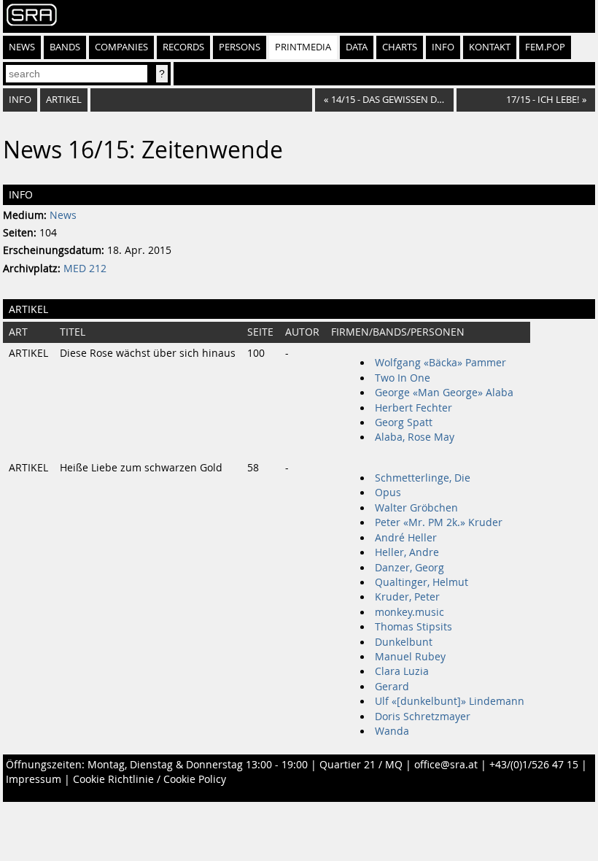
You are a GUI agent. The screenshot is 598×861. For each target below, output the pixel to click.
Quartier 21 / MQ (361, 764)
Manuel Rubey (410, 656)
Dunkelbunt (403, 642)
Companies (121, 47)
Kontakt (489, 47)
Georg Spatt (403, 422)
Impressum (33, 779)
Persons (239, 47)
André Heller (406, 537)
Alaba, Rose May (414, 437)
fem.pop (545, 47)
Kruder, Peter (407, 596)
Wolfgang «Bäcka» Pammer (440, 362)
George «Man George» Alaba (444, 392)
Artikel (64, 99)
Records (183, 47)
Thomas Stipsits (413, 626)
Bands (65, 47)
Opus (388, 492)
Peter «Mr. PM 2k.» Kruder (438, 522)
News (22, 47)
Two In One (402, 378)
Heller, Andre (407, 552)
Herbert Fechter (413, 407)
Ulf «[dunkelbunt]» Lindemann (449, 701)
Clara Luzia (402, 671)
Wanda (392, 731)
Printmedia (303, 47)
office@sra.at (446, 764)
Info (443, 47)
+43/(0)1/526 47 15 (533, 764)
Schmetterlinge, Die (422, 477)
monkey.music (409, 612)
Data (357, 47)
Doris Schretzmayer (422, 716)
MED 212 (84, 268)
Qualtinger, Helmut (421, 582)
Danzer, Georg (409, 567)
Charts (399, 47)
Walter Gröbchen (416, 507)
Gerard (392, 686)
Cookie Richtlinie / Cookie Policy (149, 779)
